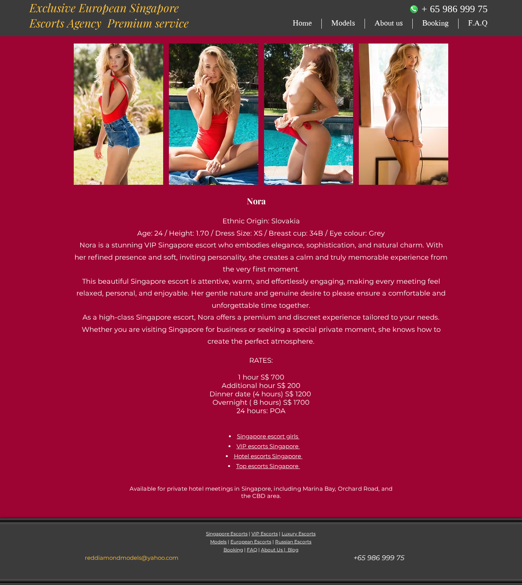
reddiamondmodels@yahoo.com (131, 557)
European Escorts (250, 542)
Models (218, 542)
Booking (233, 550)
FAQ (252, 550)
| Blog (291, 550)
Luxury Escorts (299, 534)
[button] (118, 114)
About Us (272, 550)
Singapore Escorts (227, 534)
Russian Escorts (293, 542)
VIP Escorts (264, 534)
